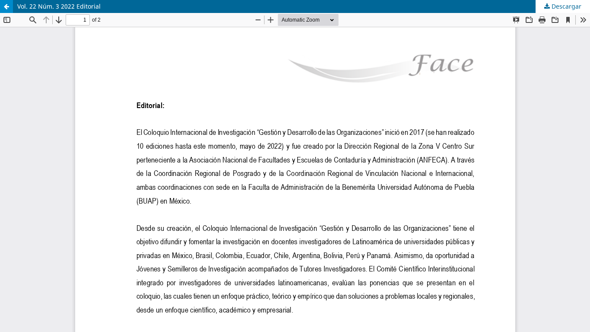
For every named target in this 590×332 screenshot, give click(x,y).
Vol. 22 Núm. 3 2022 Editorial (59, 6)
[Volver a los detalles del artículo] (6, 6)
